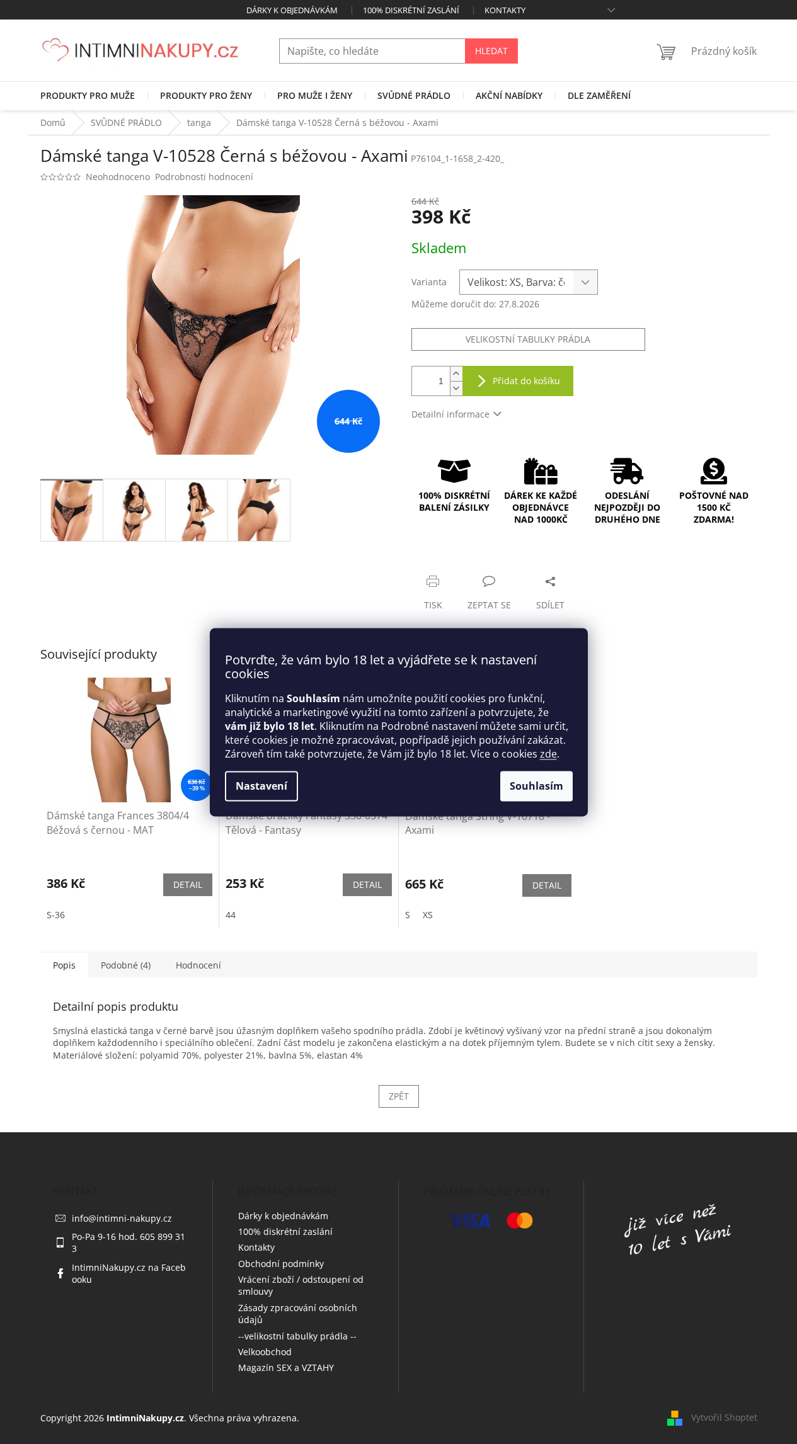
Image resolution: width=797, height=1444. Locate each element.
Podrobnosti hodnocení (204, 177)
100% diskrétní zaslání (411, 10)
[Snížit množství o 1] (456, 388)
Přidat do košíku (526, 381)
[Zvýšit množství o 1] (456, 374)
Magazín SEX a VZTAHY (286, 1367)
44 (231, 915)
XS (428, 915)
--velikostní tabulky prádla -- (297, 1336)
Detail (187, 884)
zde (548, 754)
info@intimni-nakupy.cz (122, 1218)
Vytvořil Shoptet (724, 1417)
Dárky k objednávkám (292, 10)
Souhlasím (536, 786)
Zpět (399, 1096)
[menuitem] (87, 95)
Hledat (491, 51)
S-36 (56, 915)
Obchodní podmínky (281, 1264)
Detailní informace (450, 414)
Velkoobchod (265, 1352)
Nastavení (261, 786)
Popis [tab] (64, 965)
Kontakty (505, 10)
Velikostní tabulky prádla (528, 339)
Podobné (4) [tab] (126, 965)
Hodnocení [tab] (198, 965)
